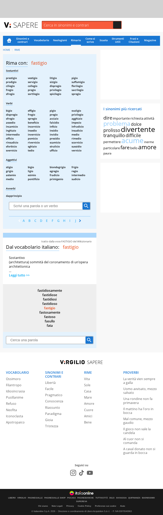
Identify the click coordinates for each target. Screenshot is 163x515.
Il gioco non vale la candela (137, 431)
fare (125, 147)
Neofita (11, 410)
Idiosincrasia (15, 391)
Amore (89, 403)
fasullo (50, 321)
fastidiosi (50, 299)
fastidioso (49, 303)
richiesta (136, 118)
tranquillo (114, 135)
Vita (87, 379)
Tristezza (51, 426)
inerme (149, 142)
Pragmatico (53, 395)
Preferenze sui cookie (105, 506)
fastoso (49, 317)
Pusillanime (14, 397)
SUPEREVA (81, 501)
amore (147, 147)
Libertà (50, 382)
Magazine (150, 40)
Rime (17, 50)
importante (121, 118)
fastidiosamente (50, 290)
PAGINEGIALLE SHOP (55, 498)
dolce (136, 124)
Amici (88, 416)
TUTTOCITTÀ (101, 498)
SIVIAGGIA (121, 498)
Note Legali (57, 506)
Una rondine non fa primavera (137, 401)
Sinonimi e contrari (22, 40)
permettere (112, 142)
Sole (87, 385)
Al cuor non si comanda (133, 441)
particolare (111, 148)
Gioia (49, 420)
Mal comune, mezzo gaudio (138, 421)
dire (107, 117)
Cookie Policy (84, 506)
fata (50, 325)
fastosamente (49, 312)
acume (132, 140)
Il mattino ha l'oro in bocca (138, 411)
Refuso (11, 403)
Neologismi (60, 40)
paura (107, 153)
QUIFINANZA (134, 498)
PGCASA (71, 498)
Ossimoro (13, 379)
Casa (87, 391)
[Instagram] (73, 473)
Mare (88, 397)
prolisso (111, 130)
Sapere (25, 25)
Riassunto (52, 407)
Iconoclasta (14, 416)
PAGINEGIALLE (35, 498)
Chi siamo (43, 506)
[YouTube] (90, 473)
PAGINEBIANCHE (85, 498)
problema (116, 123)
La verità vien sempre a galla (139, 381)
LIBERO (12, 498)
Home (9, 41)
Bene (88, 422)
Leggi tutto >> (19, 275)
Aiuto (122, 506)
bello (134, 148)
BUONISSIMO (148, 498)
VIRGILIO (21, 498)
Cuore (88, 410)
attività (149, 118)
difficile (133, 135)
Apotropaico (15, 422)
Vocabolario (41, 40)
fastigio (49, 308)
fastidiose (49, 295)
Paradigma (53, 414)
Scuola (104, 40)
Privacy (70, 506)
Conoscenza (54, 401)
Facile (49, 389)
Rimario (76, 40)
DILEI (111, 498)
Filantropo (13, 385)
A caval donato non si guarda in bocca (139, 451)
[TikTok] (81, 473)
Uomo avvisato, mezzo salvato (140, 391)
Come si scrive (90, 40)
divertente (138, 129)
